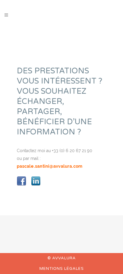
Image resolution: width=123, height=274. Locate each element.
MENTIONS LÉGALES (61, 268)
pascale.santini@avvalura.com (49, 166)
